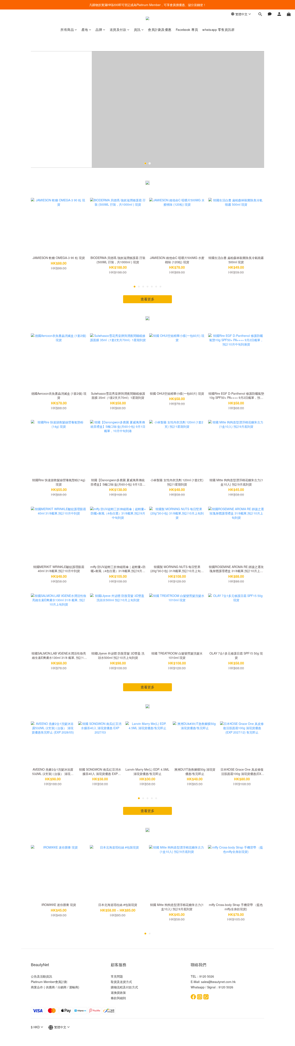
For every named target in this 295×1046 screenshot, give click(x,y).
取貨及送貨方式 (121, 982)
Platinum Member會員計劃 (49, 982)
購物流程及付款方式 (124, 987)
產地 (84, 29)
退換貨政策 (118, 992)
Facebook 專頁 (187, 29)
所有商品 (67, 29)
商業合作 (37, 987)
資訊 (137, 29)
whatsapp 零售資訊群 (218, 29)
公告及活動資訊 (41, 976)
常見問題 (117, 976)
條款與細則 (118, 998)
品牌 (98, 29)
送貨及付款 (118, 29)
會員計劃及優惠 (159, 29)
